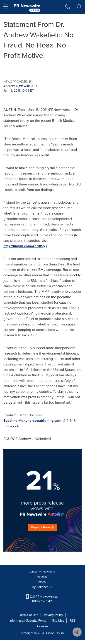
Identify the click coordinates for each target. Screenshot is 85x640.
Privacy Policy (53, 614)
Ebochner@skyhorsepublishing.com (32, 420)
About (42, 582)
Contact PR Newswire (42, 572)
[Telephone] (67, 7)
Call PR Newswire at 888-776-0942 (43, 599)
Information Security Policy (28, 620)
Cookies (43, 626)
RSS (72, 620)
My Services (40, 587)
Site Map (58, 620)
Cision (50, 633)
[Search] (79, 7)
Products (41, 577)
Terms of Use (29, 614)
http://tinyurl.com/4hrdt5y (24, 246)
